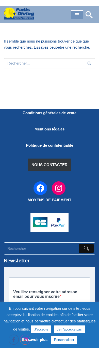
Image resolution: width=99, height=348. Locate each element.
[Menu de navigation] (77, 14)
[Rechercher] (89, 14)
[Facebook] (40, 188)
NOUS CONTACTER (49, 165)
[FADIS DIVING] (19, 13)
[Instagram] (58, 188)
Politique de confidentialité (49, 145)
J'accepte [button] (41, 329)
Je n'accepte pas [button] (69, 329)
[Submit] (86, 248)
